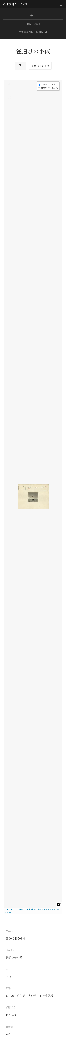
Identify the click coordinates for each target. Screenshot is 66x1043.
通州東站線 (46, 996)
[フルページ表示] (9, 97)
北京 (8, 977)
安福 (8, 1034)
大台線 (32, 996)
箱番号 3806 (33, 23)
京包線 (21, 996)
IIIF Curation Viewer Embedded (20, 909)
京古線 (10, 996)
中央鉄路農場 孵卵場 (31, 32)
